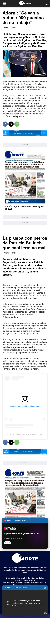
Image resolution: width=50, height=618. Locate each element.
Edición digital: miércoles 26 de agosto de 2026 (24, 207)
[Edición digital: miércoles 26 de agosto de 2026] (25, 177)
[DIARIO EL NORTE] (25, 3)
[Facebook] (5, 124)
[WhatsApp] (16, 124)
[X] (11, 124)
